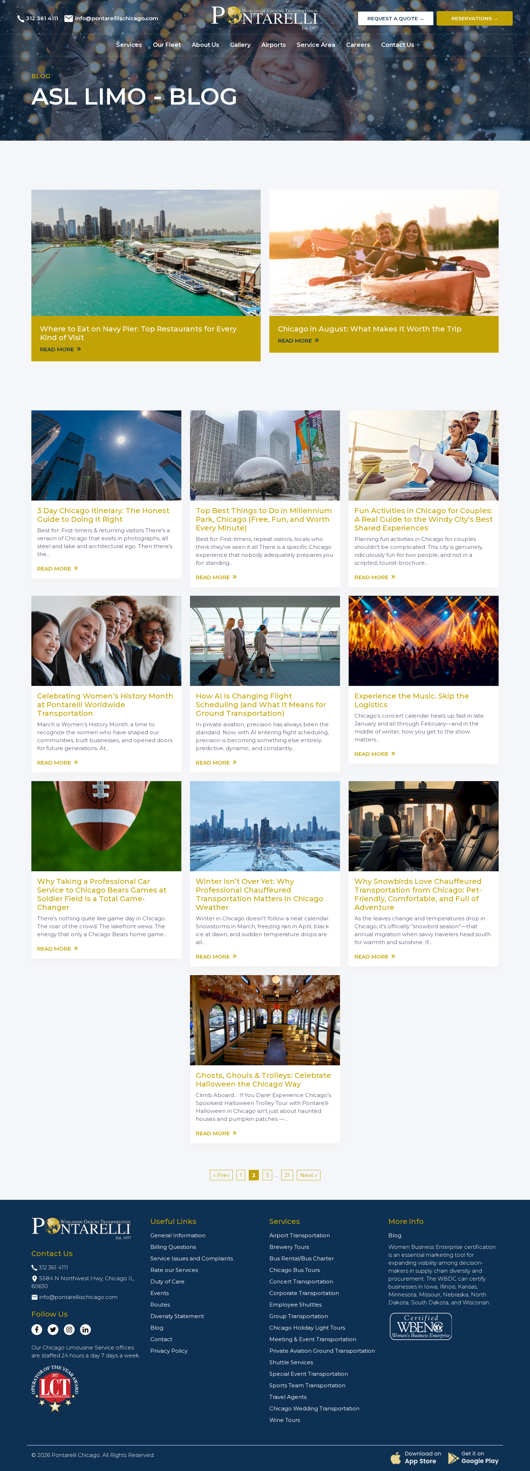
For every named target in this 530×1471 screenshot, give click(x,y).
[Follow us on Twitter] (53, 1329)
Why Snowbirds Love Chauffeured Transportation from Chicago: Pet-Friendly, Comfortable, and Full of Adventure (418, 894)
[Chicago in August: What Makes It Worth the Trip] (384, 252)
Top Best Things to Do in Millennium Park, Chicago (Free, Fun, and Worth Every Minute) (264, 519)
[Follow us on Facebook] (36, 1329)
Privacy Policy (168, 1350)
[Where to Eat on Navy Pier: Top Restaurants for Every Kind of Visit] (146, 252)
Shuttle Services (291, 1362)
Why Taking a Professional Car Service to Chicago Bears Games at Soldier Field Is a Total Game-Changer (102, 894)
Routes (160, 1304)
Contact (161, 1339)
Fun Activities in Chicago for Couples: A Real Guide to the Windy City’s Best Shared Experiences (423, 519)
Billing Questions (173, 1246)
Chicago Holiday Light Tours (307, 1327)
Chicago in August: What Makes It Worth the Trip (369, 329)
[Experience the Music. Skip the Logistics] (424, 640)
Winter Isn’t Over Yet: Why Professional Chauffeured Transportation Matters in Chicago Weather (259, 894)
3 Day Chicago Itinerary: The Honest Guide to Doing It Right (103, 515)
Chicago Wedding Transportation (314, 1408)
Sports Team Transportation (307, 1385)
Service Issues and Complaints (191, 1258)
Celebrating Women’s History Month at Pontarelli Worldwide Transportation (105, 705)
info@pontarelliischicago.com (116, 18)
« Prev (221, 1175)
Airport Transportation (299, 1235)
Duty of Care (167, 1281)
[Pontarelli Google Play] (473, 1458)
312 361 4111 (42, 18)
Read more (60, 349)
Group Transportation (298, 1316)
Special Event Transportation (308, 1373)
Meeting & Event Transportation (312, 1339)
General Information (178, 1235)
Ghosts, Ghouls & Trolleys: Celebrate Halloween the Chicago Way (263, 1079)
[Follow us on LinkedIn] (85, 1329)
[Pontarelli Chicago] (265, 18)
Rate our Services (174, 1270)
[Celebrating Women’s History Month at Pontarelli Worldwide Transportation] (106, 640)
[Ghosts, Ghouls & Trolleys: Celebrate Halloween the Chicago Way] (265, 1019)
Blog (156, 1327)
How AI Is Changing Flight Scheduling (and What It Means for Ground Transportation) (261, 705)
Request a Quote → (395, 18)
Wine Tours (284, 1420)
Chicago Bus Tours (294, 1270)
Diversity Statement (177, 1316)
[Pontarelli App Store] (415, 1458)
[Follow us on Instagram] (69, 1329)
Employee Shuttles (295, 1304)
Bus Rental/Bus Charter (301, 1258)
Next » (308, 1175)
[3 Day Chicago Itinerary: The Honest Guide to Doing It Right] (106, 455)
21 (287, 1175)
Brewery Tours (289, 1246)
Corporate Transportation (304, 1293)
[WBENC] (420, 1325)
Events (159, 1293)
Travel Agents (287, 1396)
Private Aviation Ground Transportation (322, 1350)
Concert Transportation (301, 1281)
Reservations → (474, 18)
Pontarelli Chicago (76, 1455)
